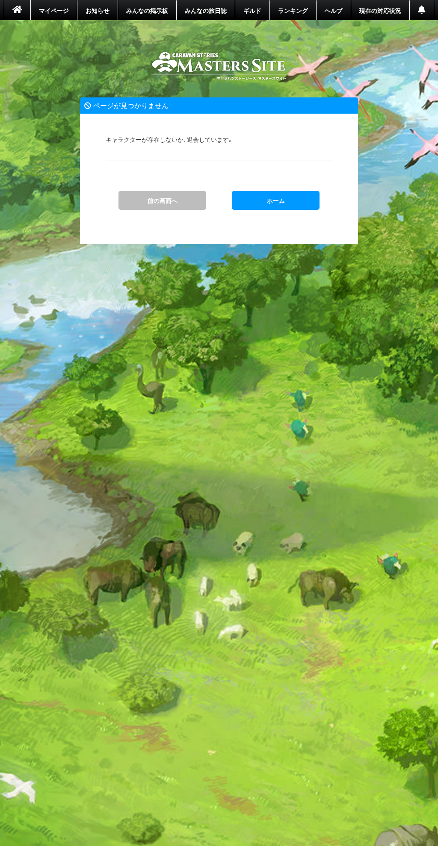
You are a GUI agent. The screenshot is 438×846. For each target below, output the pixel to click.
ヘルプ (334, 10)
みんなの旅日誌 (206, 10)
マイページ (54, 10)
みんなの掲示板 (147, 10)
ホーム (219, 66)
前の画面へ (163, 200)
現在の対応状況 (380, 10)
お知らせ (98, 10)
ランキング (293, 10)
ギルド (252, 10)
